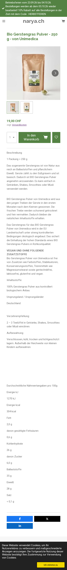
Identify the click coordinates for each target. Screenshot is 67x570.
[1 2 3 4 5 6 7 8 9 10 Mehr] (12, 137)
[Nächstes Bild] (55, 73)
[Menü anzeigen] (4, 21)
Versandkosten (19, 125)
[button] (13, 107)
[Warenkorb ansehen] (63, 21)
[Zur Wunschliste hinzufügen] (56, 137)
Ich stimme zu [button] (51, 564)
